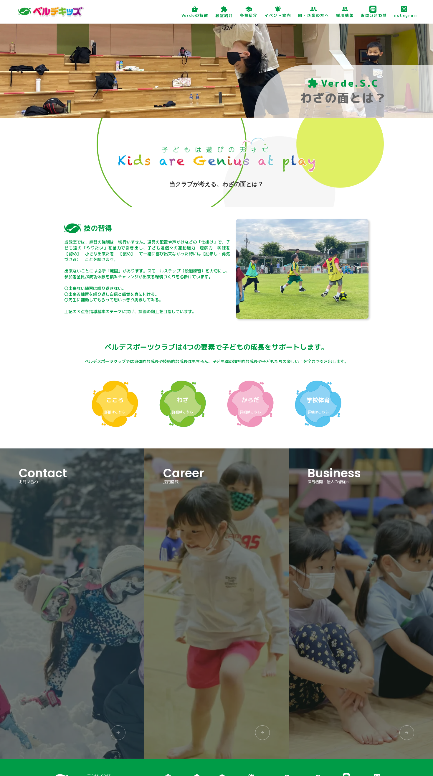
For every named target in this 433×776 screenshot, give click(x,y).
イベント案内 (278, 15)
